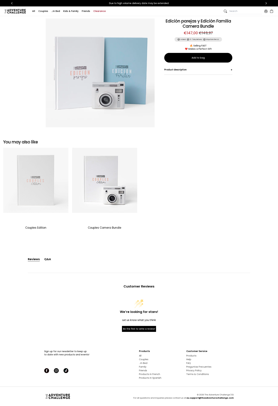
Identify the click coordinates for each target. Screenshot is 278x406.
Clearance (99, 11)
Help (188, 359)
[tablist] (139, 259)
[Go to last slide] (12, 3)
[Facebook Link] (46, 370)
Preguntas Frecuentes (198, 366)
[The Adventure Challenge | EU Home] (16, 11)
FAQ (188, 363)
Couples (43, 11)
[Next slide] (266, 3)
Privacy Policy (194, 370)
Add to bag (198, 57)
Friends (86, 11)
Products (191, 355)
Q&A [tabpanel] (47, 259)
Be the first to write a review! (139, 328)
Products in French (149, 374)
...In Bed (55, 11)
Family (142, 366)
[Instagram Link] (56, 370)
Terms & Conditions (197, 374)
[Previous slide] (50, 73)
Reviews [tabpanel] (34, 259)
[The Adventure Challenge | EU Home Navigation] (75, 396)
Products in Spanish (150, 377)
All (33, 11)
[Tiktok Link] (66, 370)
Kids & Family (71, 11)
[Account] (266, 11)
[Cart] (271, 11)
